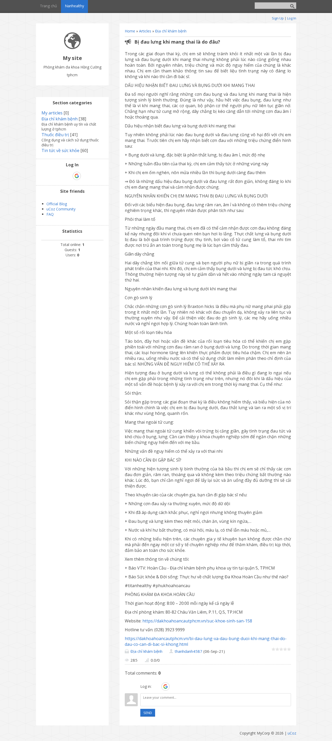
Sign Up (278, 18)
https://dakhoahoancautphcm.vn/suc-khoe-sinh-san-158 (197, 621)
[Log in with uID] (156, 686)
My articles (52, 113)
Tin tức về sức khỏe (60, 150)
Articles (145, 31)
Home (130, 31)
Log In (291, 18)
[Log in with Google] (165, 686)
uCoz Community (60, 209)
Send (147, 712)
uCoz (292, 733)
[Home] (72, 47)
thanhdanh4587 (188, 651)
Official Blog (56, 203)
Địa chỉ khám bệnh (170, 31)
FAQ (50, 214)
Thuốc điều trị (55, 135)
